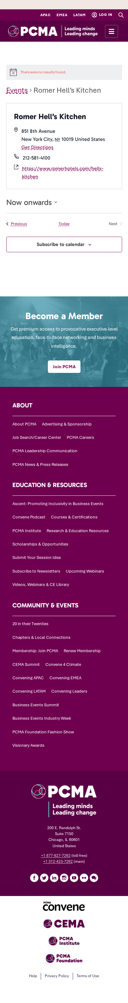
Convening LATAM (29, 691)
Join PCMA (64, 366)
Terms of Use (88, 975)
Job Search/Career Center (36, 437)
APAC (45, 15)
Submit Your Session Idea (36, 557)
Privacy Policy (57, 975)
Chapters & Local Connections (41, 637)
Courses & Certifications (74, 517)
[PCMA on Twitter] (44, 877)
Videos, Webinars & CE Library (40, 584)
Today (64, 223)
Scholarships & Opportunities (40, 544)
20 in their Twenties (30, 623)
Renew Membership (82, 650)
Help (33, 975)
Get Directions (37, 147)
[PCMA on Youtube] (74, 877)
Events (17, 90)
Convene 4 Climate (63, 664)
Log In (105, 14)
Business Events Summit (35, 705)
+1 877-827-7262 (56, 855)
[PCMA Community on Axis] (93, 877)
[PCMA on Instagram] (64, 877)
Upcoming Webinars (85, 571)
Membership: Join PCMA (35, 650)
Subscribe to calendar (61, 244)
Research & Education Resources (78, 530)
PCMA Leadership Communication (44, 450)
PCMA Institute (26, 530)
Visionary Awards (28, 745)
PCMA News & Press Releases (40, 464)
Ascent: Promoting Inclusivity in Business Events (57, 503)
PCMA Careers (80, 437)
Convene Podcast (28, 517)
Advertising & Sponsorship (67, 424)
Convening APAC (28, 677)
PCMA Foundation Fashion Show (43, 732)
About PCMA (24, 424)
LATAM (79, 15)
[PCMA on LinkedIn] (54, 877)
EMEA (62, 15)
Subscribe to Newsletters (36, 571)
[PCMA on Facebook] (34, 877)
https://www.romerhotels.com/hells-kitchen (62, 172)
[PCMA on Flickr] (84, 877)
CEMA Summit (26, 664)
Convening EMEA (65, 677)
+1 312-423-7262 (58, 861)
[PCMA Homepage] (64, 31)
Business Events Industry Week (41, 718)
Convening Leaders (69, 691)
